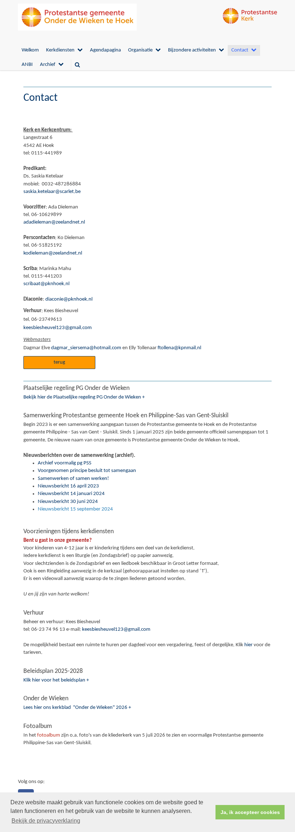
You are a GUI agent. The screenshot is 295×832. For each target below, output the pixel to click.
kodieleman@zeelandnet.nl (52, 253)
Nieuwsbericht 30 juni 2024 (68, 501)
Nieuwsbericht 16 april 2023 (68, 486)
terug (59, 362)
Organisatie (140, 50)
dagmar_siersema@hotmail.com (86, 348)
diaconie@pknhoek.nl (68, 299)
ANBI (27, 64)
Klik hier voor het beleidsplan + (56, 680)
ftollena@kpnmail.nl (179, 348)
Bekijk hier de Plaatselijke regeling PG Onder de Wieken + (84, 397)
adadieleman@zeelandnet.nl (54, 222)
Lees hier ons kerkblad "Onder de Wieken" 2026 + (77, 707)
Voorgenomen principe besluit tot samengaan (87, 470)
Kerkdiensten (60, 50)
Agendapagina (105, 50)
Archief (47, 64)
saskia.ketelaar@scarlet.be (52, 191)
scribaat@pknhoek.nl (46, 284)
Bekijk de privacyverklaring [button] (46, 821)
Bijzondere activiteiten (192, 50)
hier (248, 645)
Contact (239, 50)
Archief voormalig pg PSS (64, 463)
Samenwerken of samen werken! (73, 478)
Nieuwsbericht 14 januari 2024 (71, 493)
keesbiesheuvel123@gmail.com (57, 327)
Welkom (30, 50)
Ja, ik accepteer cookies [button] (250, 812)
